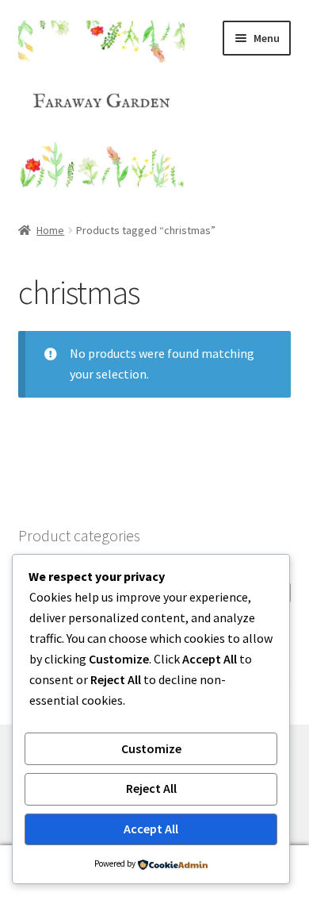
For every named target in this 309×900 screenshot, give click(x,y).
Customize (151, 748)
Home (50, 230)
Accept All (151, 829)
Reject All (151, 788)
